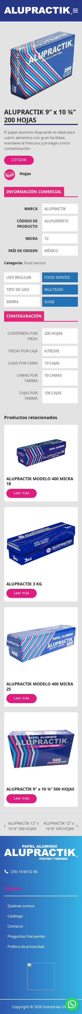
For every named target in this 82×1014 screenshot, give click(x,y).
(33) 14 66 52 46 (24, 871)
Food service (35, 262)
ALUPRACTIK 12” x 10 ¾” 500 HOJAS (58, 826)
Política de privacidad (26, 946)
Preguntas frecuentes (26, 936)
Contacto (15, 926)
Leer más (21, 492)
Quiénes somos (21, 905)
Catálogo (15, 916)
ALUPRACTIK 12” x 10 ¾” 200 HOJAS (21, 826)
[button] (75, 11)
